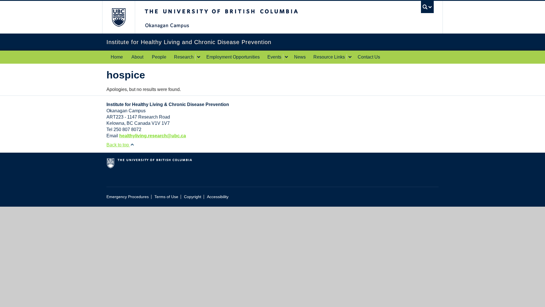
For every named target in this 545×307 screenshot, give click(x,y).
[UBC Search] (427, 7)
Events (274, 57)
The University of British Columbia (118, 17)
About (137, 57)
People (159, 57)
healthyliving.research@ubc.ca (152, 135)
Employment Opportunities (233, 57)
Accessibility (218, 197)
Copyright (192, 197)
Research (184, 57)
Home (117, 57)
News (300, 57)
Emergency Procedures (127, 197)
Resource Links (329, 57)
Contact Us (369, 57)
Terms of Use (166, 197)
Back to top (118, 144)
